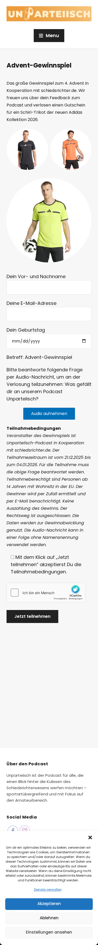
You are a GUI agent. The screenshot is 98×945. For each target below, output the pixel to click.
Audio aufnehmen (49, 414)
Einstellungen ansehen (49, 932)
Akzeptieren (49, 903)
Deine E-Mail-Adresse (31, 303)
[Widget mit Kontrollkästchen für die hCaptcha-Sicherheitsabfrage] (46, 592)
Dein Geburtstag (26, 330)
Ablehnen (49, 918)
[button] (90, 837)
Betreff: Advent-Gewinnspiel (39, 357)
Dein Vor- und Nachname (36, 276)
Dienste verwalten (48, 889)
